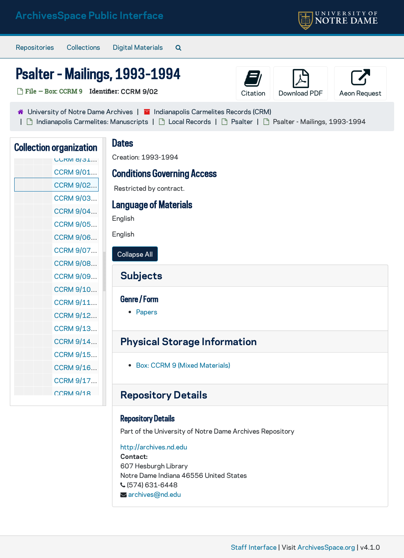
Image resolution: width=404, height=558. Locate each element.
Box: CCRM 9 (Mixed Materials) (183, 365)
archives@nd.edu (154, 494)
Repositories (35, 47)
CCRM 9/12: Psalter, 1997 (95, 315)
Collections (83, 47)
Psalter (242, 121)
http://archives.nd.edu (153, 446)
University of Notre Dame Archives (80, 111)
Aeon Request (360, 92)
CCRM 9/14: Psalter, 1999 (95, 341)
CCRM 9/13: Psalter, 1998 (95, 328)
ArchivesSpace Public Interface (89, 14)
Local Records (189, 121)
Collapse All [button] (135, 254)
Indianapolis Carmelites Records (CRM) (212, 111)
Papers (146, 311)
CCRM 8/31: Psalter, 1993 (95, 158)
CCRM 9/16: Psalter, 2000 (95, 367)
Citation (253, 92)
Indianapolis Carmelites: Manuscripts (92, 121)
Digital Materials (138, 47)
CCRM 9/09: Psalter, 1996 (95, 276)
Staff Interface (254, 547)
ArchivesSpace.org (326, 547)
